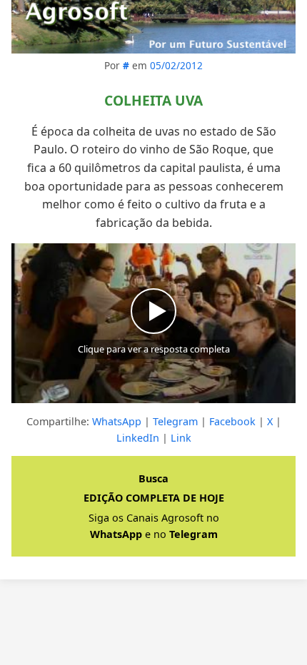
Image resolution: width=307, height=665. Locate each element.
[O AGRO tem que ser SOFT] (153, 27)
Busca (153, 478)
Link (181, 438)
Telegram (175, 421)
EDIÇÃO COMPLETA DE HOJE (154, 497)
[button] (153, 323)
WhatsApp (116, 421)
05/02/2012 (176, 65)
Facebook (232, 421)
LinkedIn (137, 438)
